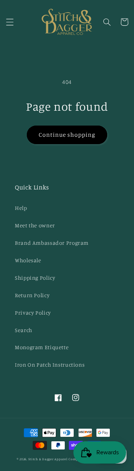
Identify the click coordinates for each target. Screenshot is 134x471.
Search (23, 330)
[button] (9, 21)
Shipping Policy (35, 278)
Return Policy (32, 295)
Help (21, 208)
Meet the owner (35, 225)
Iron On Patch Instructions (49, 364)
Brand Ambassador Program (52, 243)
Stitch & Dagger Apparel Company (56, 459)
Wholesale (28, 260)
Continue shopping (67, 134)
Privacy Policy (33, 312)
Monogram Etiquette (41, 347)
